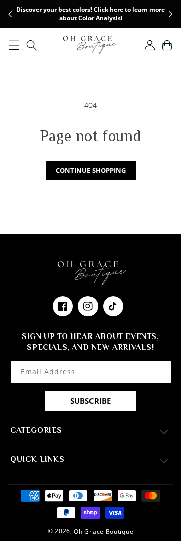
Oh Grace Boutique (103, 531)
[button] (14, 45)
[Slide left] (10, 14)
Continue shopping (91, 170)
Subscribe (90, 401)
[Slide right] (171, 14)
